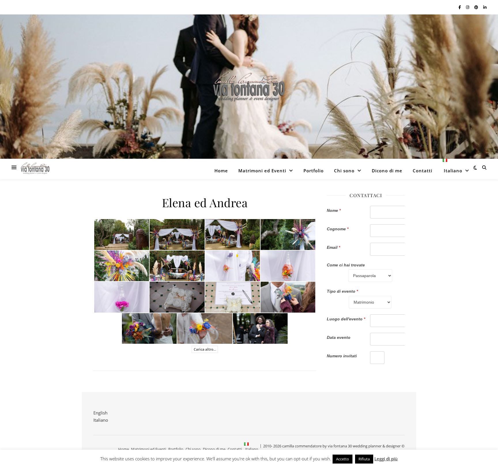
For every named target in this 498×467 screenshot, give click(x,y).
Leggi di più (386, 459)
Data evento (338, 337)
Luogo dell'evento (346, 319)
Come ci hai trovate (346, 265)
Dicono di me (387, 170)
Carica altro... (205, 349)
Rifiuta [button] (364, 459)
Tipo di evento (342, 291)
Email (333, 247)
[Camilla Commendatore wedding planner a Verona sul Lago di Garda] (249, 87)
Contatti (422, 170)
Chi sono (344, 170)
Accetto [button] (342, 459)
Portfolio (313, 170)
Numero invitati (342, 356)
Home (221, 170)
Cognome (337, 229)
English (100, 413)
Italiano (100, 420)
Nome (334, 210)
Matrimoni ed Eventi (262, 170)
